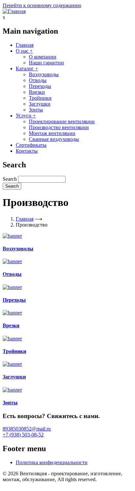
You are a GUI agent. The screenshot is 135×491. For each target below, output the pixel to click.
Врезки (37, 92)
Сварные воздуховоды (54, 139)
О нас (24, 51)
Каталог (27, 68)
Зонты (36, 109)
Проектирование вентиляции (62, 121)
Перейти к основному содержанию (42, 5)
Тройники (40, 98)
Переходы (40, 86)
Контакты (27, 151)
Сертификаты (31, 145)
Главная (24, 45)
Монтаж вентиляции (52, 133)
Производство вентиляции (59, 127)
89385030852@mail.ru (27, 429)
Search (10, 179)
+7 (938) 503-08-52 (23, 434)
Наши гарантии (46, 62)
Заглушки (39, 104)
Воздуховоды (44, 74)
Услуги (26, 115)
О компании (42, 56)
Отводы (38, 80)
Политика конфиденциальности (51, 462)
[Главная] (14, 11)
